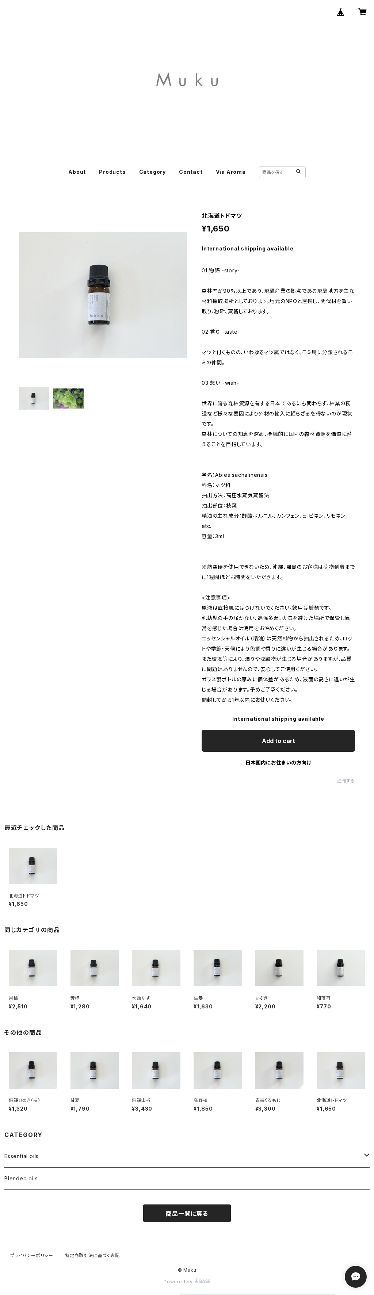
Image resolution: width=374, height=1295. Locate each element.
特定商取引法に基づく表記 (92, 1255)
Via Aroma (231, 172)
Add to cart (278, 740)
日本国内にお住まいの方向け (278, 762)
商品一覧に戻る (187, 1213)
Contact (191, 172)
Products (112, 172)
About (77, 172)
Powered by (179, 1281)
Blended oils (21, 1178)
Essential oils (21, 1156)
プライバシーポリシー (31, 1255)
